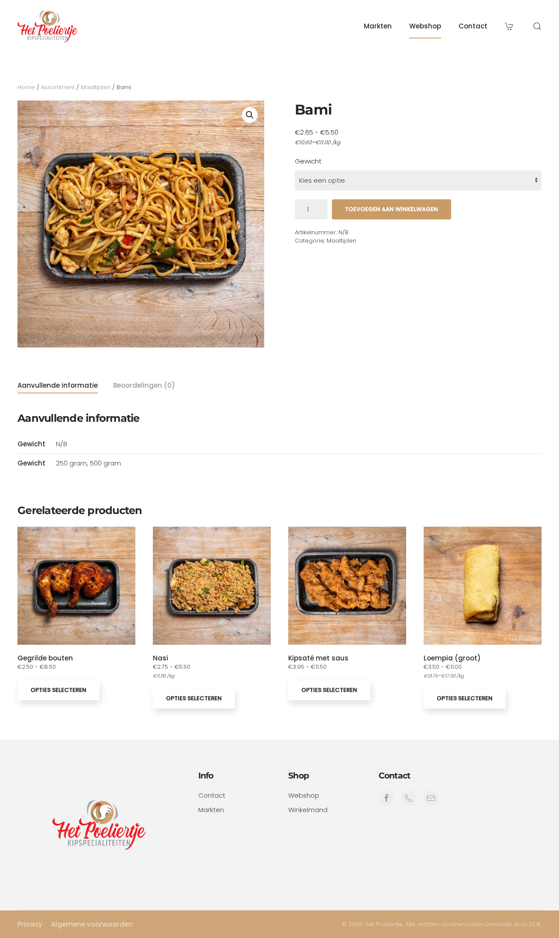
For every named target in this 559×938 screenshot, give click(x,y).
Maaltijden (95, 87)
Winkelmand (308, 809)
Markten (378, 26)
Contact (473, 26)
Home (26, 87)
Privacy (29, 924)
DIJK (535, 924)
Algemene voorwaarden (92, 924)
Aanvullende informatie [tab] (57, 385)
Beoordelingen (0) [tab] (144, 385)
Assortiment (58, 87)
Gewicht (308, 161)
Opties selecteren (58, 690)
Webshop (425, 26)
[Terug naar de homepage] (48, 26)
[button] (537, 26)
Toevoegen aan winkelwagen (391, 209)
